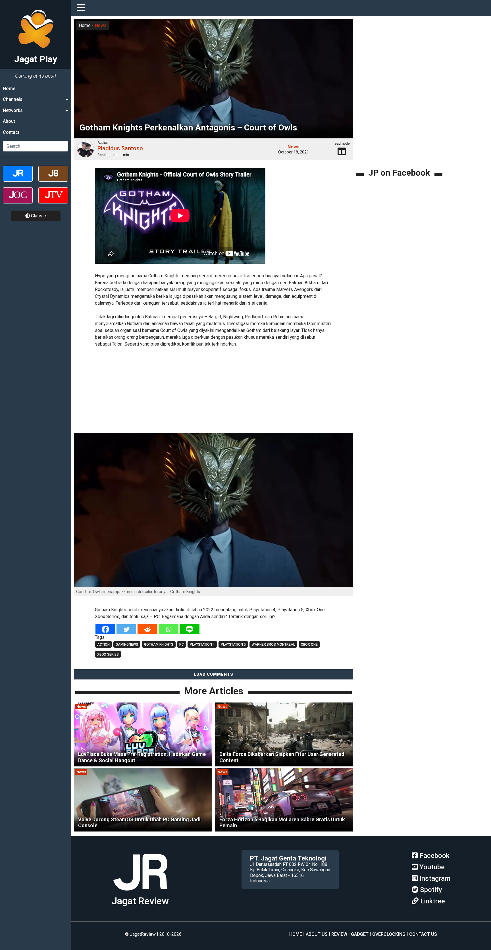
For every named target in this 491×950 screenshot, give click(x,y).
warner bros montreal (273, 645)
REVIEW (339, 934)
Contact (11, 132)
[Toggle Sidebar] (82, 8)
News (101, 25)
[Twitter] (126, 629)
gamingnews (127, 645)
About (9, 121)
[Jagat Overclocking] (17, 200)
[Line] (189, 629)
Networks (13, 110)
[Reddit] (147, 629)
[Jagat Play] (140, 892)
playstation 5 (233, 645)
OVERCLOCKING (388, 934)
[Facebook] (105, 629)
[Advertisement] (213, 391)
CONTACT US (423, 934)
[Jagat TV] (53, 200)
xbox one (309, 645)
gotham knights (158, 645)
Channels (12, 99)
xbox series (108, 654)
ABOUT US (317, 934)
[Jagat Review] (17, 178)
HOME (295, 934)
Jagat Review (140, 901)
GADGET (360, 934)
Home (9, 88)
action (103, 645)
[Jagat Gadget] (53, 178)
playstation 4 (202, 645)
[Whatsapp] (168, 629)
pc (181, 645)
